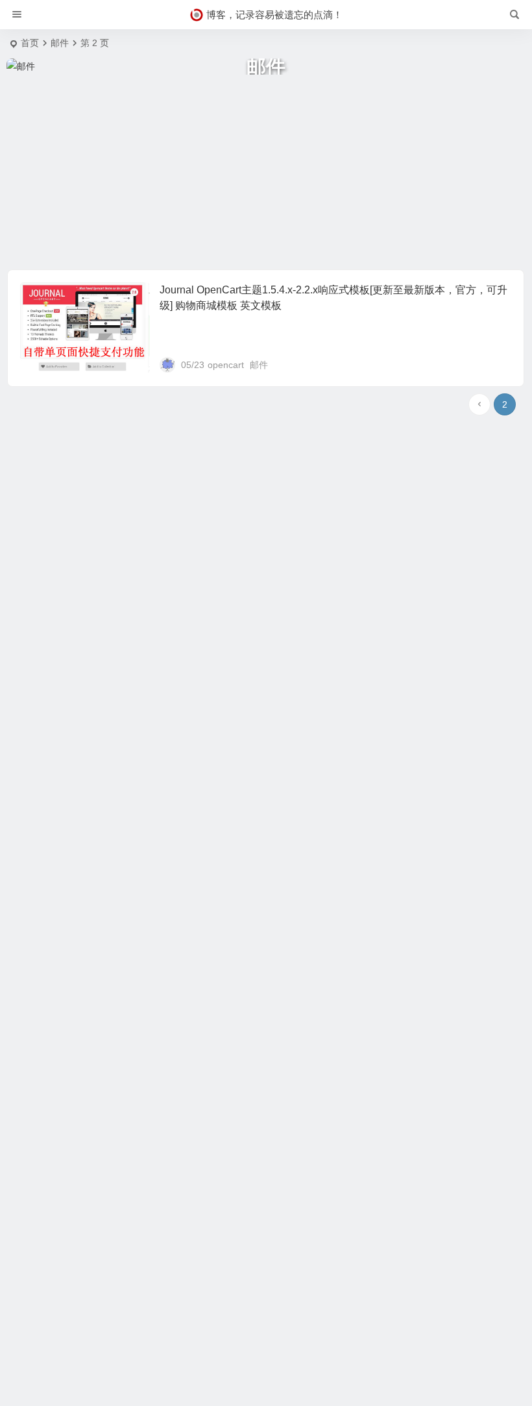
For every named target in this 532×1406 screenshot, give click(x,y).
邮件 (259, 365)
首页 (30, 43)
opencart (226, 365)
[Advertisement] (266, 172)
